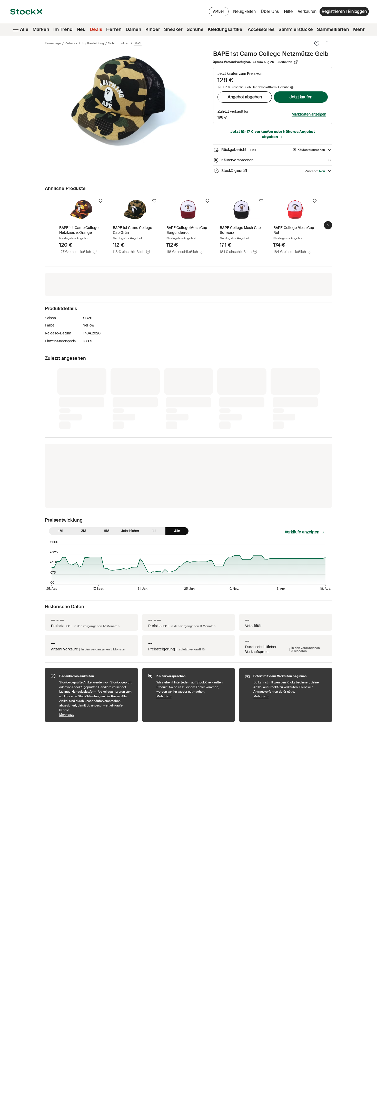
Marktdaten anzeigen (309, 114)
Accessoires (261, 29)
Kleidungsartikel (226, 29)
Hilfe (288, 11)
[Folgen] (100, 201)
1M (60, 531)
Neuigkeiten (244, 11)
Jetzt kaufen (301, 97)
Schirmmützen (118, 43)
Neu (81, 29)
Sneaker (173, 29)
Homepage (53, 43)
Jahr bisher (130, 531)
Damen (133, 29)
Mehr (359, 29)
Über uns (271, 13)
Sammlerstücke (296, 29)
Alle (24, 29)
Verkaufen (307, 11)
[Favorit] (317, 44)
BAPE (138, 43)
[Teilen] (327, 44)
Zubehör (71, 43)
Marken (41, 29)
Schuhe (195, 29)
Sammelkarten (333, 29)
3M (83, 531)
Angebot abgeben (245, 97)
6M (106, 531)
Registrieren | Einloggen (344, 11)
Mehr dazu (96, 714)
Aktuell (218, 11)
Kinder (152, 29)
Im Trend (63, 29)
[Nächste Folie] (328, 225)
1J (154, 531)
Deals (96, 29)
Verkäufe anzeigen (302, 532)
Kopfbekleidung (93, 43)
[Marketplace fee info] (292, 87)
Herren (114, 29)
